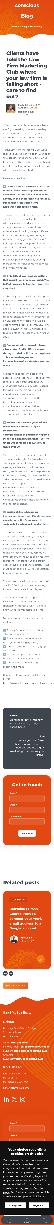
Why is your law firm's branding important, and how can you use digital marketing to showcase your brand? (27, 747)
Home (15, 26)
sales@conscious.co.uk (35, 1046)
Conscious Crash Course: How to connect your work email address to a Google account (25, 918)
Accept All (15, 1205)
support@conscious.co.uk (30, 1050)
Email (12, 805)
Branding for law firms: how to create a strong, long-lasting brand (26, 723)
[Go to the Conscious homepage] (27, 5)
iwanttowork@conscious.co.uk (23, 1058)
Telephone (15, 816)
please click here (33, 1196)
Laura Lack (32, 108)
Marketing (36, 26)
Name (12, 793)
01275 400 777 (20, 1087)
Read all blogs (15, 986)
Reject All (39, 1205)
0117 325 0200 (20, 1042)
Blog (24, 26)
